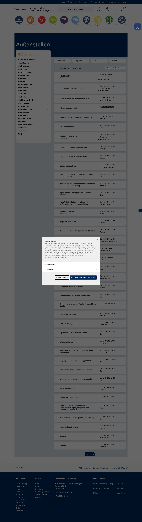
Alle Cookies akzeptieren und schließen (83, 277)
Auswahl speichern (62, 277)
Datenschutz (63, 257)
